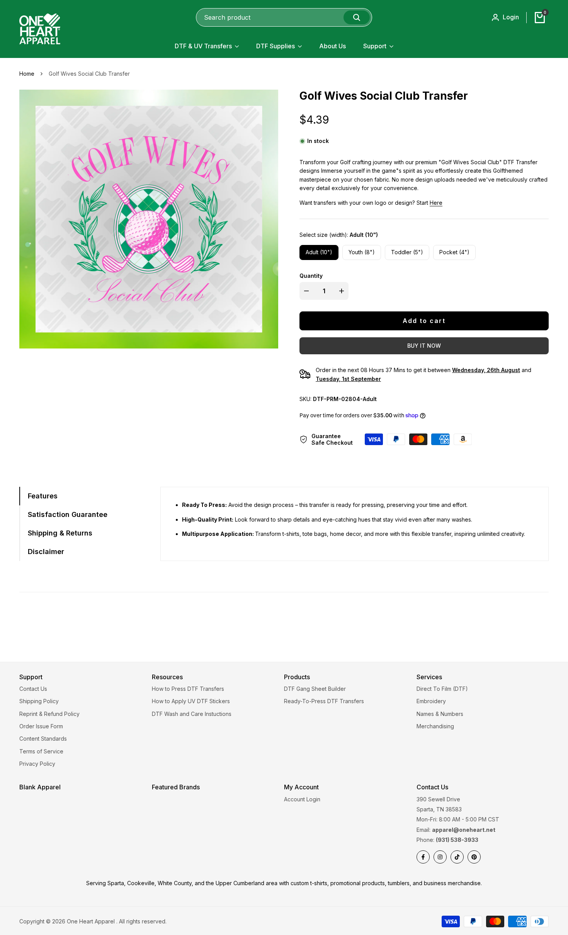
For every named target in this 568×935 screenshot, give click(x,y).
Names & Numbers (440, 714)
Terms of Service (41, 751)
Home (26, 73)
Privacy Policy (37, 763)
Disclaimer (46, 551)
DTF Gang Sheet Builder (315, 688)
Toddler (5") (407, 252)
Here (436, 202)
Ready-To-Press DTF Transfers (324, 701)
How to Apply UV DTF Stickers (191, 701)
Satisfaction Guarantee (67, 514)
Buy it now (424, 345)
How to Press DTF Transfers (188, 688)
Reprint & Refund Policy (49, 714)
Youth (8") (362, 252)
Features (43, 496)
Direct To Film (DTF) (442, 688)
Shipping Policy (39, 701)
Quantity (311, 275)
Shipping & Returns (60, 533)
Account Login (302, 799)
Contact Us (33, 688)
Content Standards (43, 738)
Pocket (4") (454, 252)
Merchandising (435, 726)
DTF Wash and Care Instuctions (191, 714)
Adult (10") (319, 252)
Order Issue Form (41, 726)
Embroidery (431, 701)
